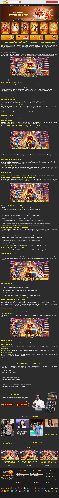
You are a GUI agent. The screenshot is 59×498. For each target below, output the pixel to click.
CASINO (20, 5)
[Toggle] (2, 370)
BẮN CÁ (16, 5)
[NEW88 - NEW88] (5, 2)
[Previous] (1, 459)
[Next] (57, 459)
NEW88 (11, 5)
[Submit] (20, 2)
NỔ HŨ (25, 5)
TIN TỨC (47, 5)
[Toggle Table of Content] (9, 80)
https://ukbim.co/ (18, 220)
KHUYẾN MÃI (42, 5)
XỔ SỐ (33, 5)
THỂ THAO (29, 5)
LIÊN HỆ (38, 5)
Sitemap (47, 484)
